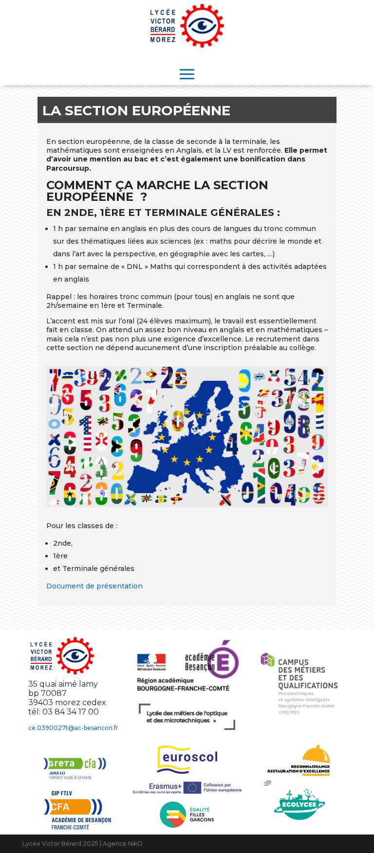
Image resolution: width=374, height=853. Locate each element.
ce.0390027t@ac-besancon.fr (73, 727)
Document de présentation (94, 586)
